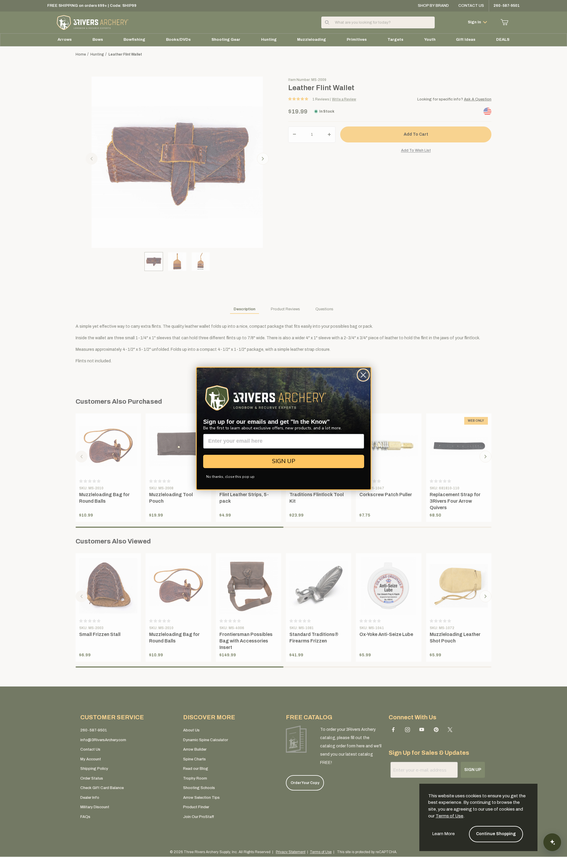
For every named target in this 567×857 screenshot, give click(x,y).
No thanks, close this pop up (230, 476)
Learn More (443, 833)
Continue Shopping (496, 834)
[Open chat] (552, 842)
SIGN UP (283, 461)
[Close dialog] (363, 375)
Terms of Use (449, 816)
